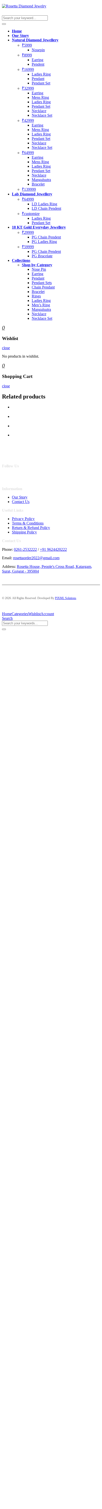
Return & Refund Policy (31, 528)
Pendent (38, 64)
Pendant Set (41, 83)
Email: (7, 558)
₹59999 (28, 247)
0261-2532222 (25, 549)
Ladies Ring (41, 74)
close (6, 348)
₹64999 (28, 153)
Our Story (20, 35)
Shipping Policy (24, 532)
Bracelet (38, 184)
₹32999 (28, 88)
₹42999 (28, 120)
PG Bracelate (42, 256)
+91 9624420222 (53, 549)
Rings (36, 296)
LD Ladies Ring (44, 204)
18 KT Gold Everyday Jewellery (39, 227)
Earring (37, 60)
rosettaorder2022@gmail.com (36, 558)
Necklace (39, 111)
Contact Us (20, 502)
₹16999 (28, 69)
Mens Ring (40, 97)
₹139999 (29, 189)
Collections (21, 260)
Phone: (7, 549)
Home (17, 31)
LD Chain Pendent (46, 208)
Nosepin (38, 50)
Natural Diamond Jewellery (35, 40)
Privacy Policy (23, 519)
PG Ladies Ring (44, 241)
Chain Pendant (43, 287)
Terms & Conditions (28, 523)
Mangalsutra (41, 180)
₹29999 (28, 232)
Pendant (38, 79)
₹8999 (27, 55)
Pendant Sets (42, 283)
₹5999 (27, 45)
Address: (9, 566)
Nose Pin (39, 269)
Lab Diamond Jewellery (32, 194)
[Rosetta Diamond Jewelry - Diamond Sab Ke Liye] (24, 6)
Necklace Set (42, 115)
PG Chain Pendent (46, 237)
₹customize (31, 214)
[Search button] (4, 24)
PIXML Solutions (65, 598)
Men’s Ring (41, 305)
